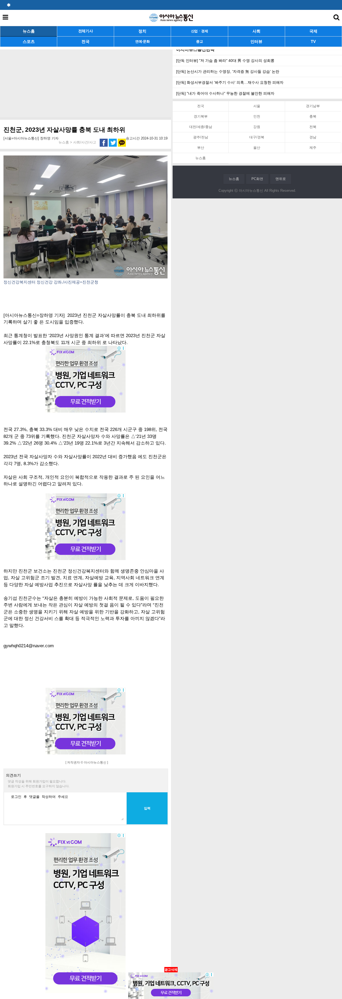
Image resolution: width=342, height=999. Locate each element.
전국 (85, 41)
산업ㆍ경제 (199, 31)
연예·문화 (142, 41)
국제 (313, 31)
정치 (142, 31)
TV (313, 41)
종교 (199, 41)
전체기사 (85, 31)
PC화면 (257, 179)
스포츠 (29, 41)
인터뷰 (256, 41)
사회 (256, 31)
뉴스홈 (29, 31)
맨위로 (280, 179)
